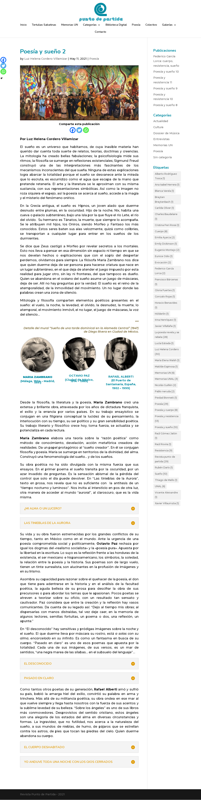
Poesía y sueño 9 (165, 88)
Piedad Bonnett (166, 397)
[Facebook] (73, 130)
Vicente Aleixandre (166, 495)
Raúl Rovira (163, 444)
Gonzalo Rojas (165, 296)
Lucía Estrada (164, 343)
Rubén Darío (164, 467)
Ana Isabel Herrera (167, 184)
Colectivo (151, 25)
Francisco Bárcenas (166, 282)
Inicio (23, 25)
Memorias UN (69, 25)
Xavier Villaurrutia (167, 503)
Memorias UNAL (166, 378)
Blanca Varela (164, 190)
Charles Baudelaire (166, 216)
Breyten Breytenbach (164, 199)
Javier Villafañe (165, 326)
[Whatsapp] (86, 130)
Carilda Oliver (164, 207)
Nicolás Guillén (165, 385)
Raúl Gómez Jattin (166, 436)
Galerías (167, 25)
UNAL (160, 486)
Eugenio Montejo (167, 249)
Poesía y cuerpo (166, 410)
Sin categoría (162, 157)
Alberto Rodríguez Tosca (166, 176)
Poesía (136, 25)
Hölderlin (162, 313)
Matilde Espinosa (166, 366)
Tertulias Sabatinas (44, 25)
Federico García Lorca (164, 271)
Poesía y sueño (166, 427)
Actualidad (160, 121)
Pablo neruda (165, 391)
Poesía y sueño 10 (166, 71)
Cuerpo (161, 231)
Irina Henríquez (165, 319)
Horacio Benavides (166, 305)
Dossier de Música (166, 133)
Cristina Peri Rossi (167, 225)
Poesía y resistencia (166, 418)
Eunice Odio (164, 256)
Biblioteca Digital (116, 25)
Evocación (163, 262)
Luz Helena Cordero (167, 351)
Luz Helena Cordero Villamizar (45, 58)
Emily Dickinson (166, 243)
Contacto (100, 32)
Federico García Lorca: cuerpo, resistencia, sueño (166, 61)
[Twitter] (79, 130)
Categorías (90, 25)
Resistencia (163, 450)
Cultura (158, 127)
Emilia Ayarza (165, 237)
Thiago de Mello (166, 480)
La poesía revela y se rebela (167, 334)
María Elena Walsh (167, 360)
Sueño (161, 473)
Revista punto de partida (165, 459)
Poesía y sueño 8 (165, 105)
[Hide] (1, 78)
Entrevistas (161, 139)
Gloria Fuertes (165, 290)
